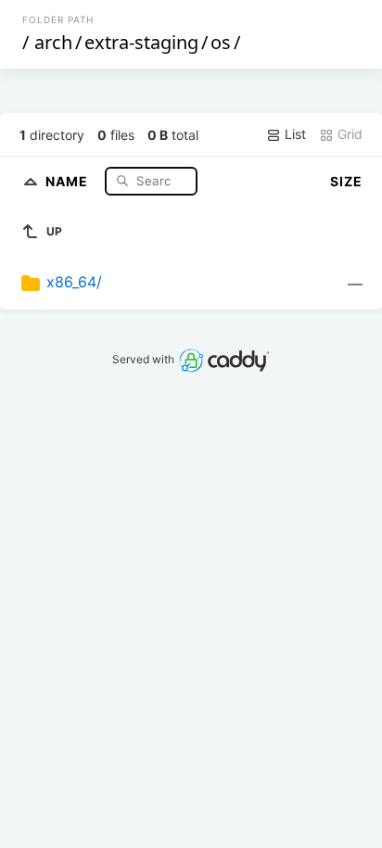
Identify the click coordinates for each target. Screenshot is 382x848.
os (220, 42)
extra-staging (141, 42)
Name (68, 180)
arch (53, 42)
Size (346, 181)
